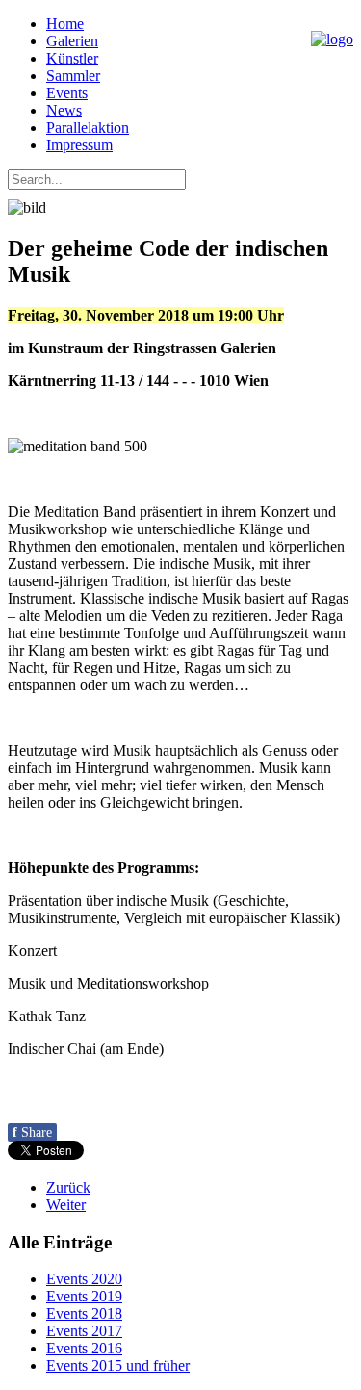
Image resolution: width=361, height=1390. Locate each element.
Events (67, 93)
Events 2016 (84, 1348)
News (64, 110)
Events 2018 (84, 1313)
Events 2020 (84, 1279)
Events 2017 (84, 1331)
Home (65, 23)
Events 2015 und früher (118, 1365)
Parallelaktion (87, 127)
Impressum (79, 145)
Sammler (73, 75)
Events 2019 (84, 1296)
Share (32, 1132)
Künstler (72, 58)
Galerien (72, 41)
